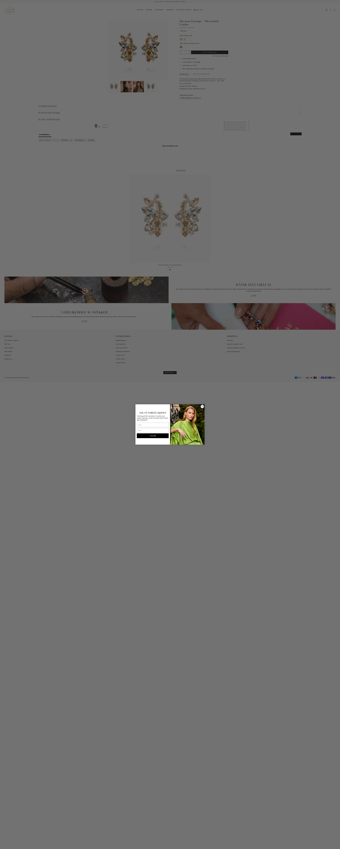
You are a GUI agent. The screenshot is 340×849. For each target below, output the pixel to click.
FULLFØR (153, 436)
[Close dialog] (202, 406)
